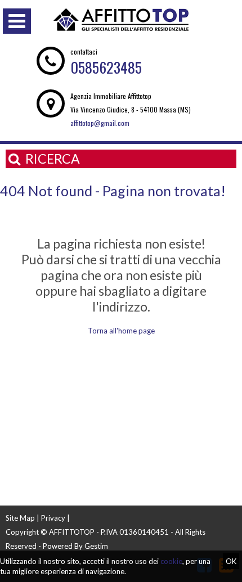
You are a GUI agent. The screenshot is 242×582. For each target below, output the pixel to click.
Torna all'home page (121, 330)
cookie (171, 561)
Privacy (53, 517)
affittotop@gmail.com (99, 123)
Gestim (96, 546)
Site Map (20, 517)
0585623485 (106, 67)
